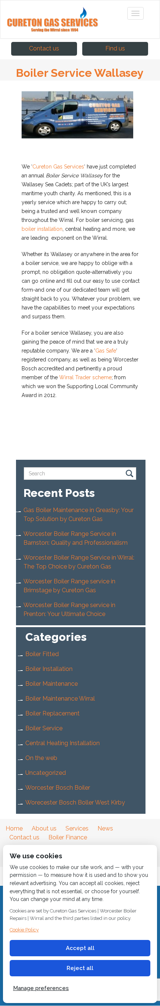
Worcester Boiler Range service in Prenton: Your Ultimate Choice (69, 609)
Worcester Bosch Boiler (57, 787)
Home (14, 828)
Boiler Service (44, 728)
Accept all (80, 948)
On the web (41, 757)
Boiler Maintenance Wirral (60, 698)
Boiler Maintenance (51, 683)
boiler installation (42, 229)
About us (44, 828)
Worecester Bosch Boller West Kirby (75, 802)
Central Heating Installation (62, 743)
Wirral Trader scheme (85, 377)
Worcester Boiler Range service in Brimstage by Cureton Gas (69, 586)
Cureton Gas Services (58, 167)
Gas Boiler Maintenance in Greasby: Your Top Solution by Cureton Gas (78, 514)
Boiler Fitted (42, 654)
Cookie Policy (24, 930)
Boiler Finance (67, 837)
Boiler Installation (49, 668)
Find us (115, 48)
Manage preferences (41, 988)
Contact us (44, 48)
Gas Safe (105, 351)
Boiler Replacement (52, 713)
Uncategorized (45, 772)
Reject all (80, 968)
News (105, 828)
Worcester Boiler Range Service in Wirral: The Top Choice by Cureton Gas (78, 562)
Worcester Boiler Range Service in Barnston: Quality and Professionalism (75, 538)
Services (77, 828)
